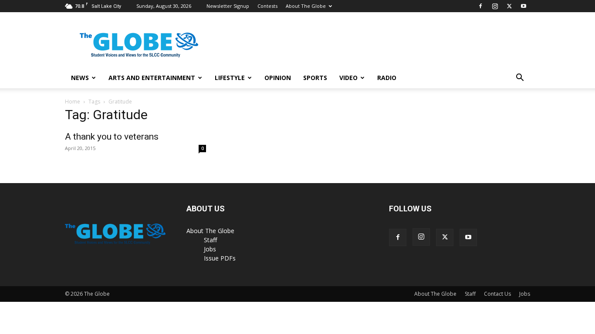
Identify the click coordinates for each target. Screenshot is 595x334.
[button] (519, 78)
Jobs (210, 249)
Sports (315, 77)
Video (348, 77)
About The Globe (306, 6)
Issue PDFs (220, 258)
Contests (267, 6)
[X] (509, 6)
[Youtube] (523, 6)
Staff (210, 240)
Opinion (277, 77)
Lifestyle (230, 77)
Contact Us (497, 293)
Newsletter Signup (227, 6)
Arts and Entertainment (151, 77)
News (80, 77)
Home (72, 101)
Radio (386, 77)
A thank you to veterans (112, 136)
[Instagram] (494, 6)
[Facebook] (480, 6)
